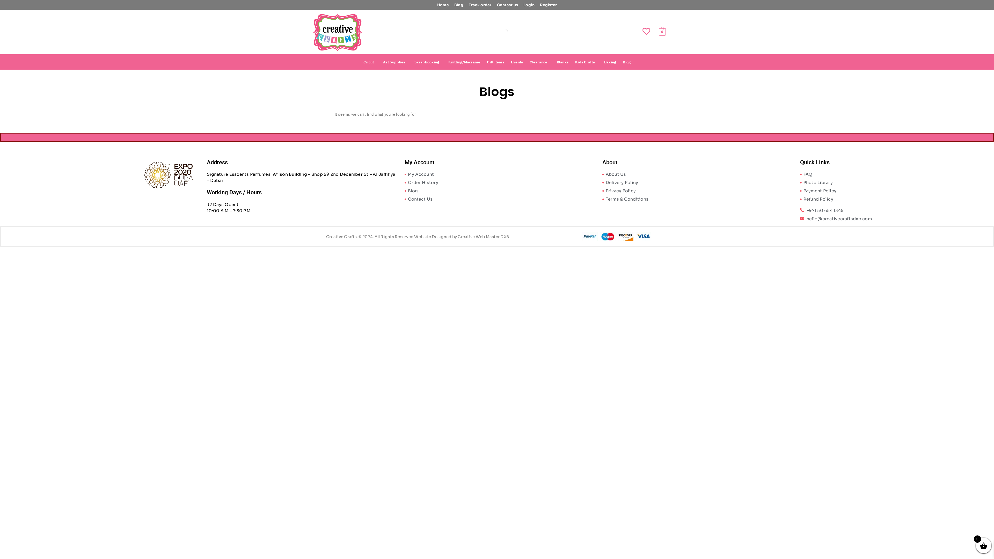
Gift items (495, 62)
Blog (458, 5)
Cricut (368, 62)
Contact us (507, 5)
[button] (370, 62)
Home (443, 5)
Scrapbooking (426, 62)
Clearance (538, 62)
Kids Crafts (585, 62)
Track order (480, 5)
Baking (610, 62)
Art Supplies (394, 62)
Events (517, 62)
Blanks (563, 62)
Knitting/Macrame (464, 62)
